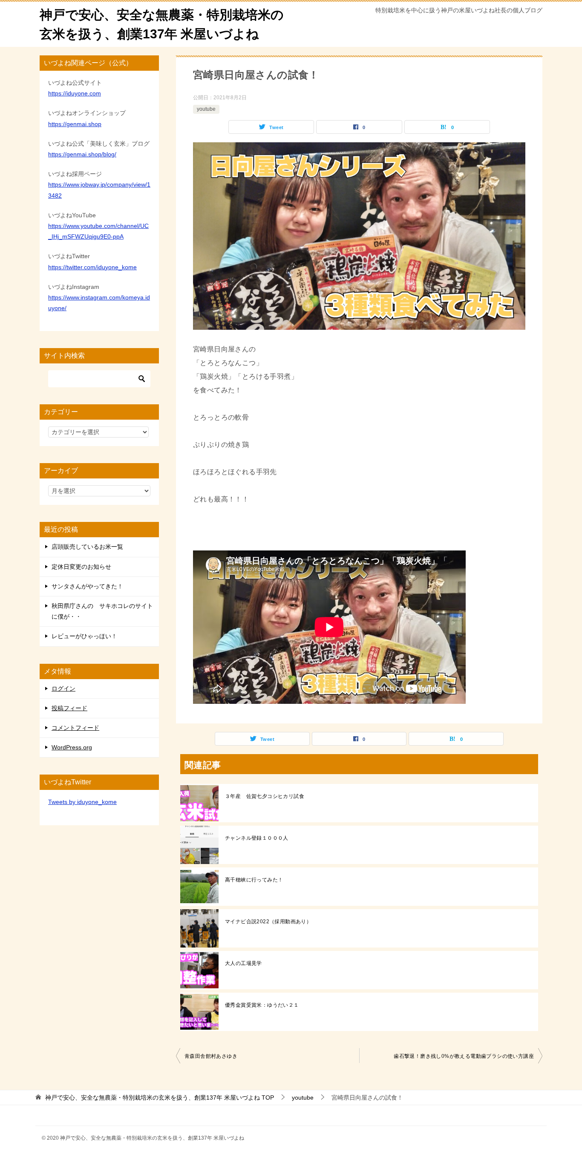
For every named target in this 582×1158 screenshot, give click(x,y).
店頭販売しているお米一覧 (87, 546)
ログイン (63, 688)
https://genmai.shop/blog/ (82, 154)
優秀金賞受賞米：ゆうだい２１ (262, 1005)
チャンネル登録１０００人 (256, 838)
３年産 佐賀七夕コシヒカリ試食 (264, 796)
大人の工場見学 (243, 963)
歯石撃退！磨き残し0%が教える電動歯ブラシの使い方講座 (464, 1056)
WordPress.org (72, 747)
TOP (159, 1097)
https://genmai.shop (74, 124)
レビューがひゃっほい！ (84, 636)
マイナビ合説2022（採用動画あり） (268, 922)
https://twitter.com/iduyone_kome (92, 267)
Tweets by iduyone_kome (82, 801)
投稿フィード (69, 708)
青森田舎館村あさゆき (210, 1056)
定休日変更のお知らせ (81, 566)
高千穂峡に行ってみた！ (254, 880)
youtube (206, 109)
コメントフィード (75, 727)
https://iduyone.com (74, 93)
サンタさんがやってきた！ (87, 586)
